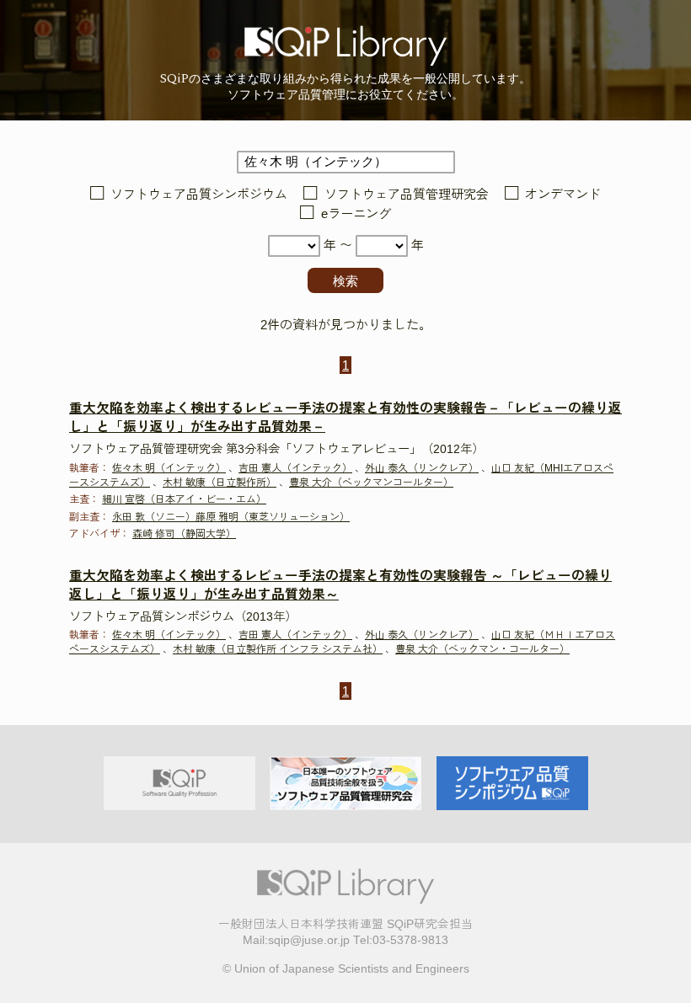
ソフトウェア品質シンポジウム (198, 194)
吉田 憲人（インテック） (295, 468)
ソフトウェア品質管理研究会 (406, 194)
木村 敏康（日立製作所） (219, 482)
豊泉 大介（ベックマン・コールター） (482, 649)
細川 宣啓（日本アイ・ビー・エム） (184, 499)
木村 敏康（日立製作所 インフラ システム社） (278, 649)
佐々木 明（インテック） (169, 468)
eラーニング (355, 214)
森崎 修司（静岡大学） (184, 534)
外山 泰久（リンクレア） (422, 468)
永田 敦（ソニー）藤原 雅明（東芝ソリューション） (231, 517)
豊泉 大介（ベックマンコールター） (371, 482)
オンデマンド (563, 194)
